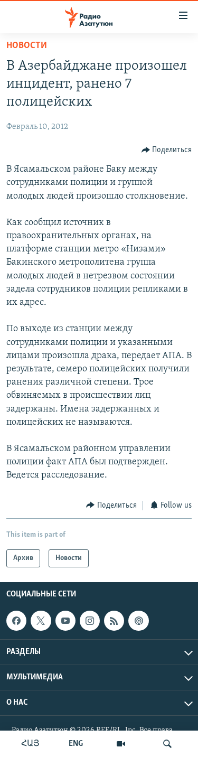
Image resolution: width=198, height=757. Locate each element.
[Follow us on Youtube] (65, 621)
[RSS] (114, 621)
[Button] (167, 150)
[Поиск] (167, 744)
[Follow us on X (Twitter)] (41, 621)
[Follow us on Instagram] (90, 621)
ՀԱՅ (30, 744)
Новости (26, 46)
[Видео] (121, 744)
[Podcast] (138, 621)
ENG (76, 744)
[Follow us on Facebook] (16, 621)
